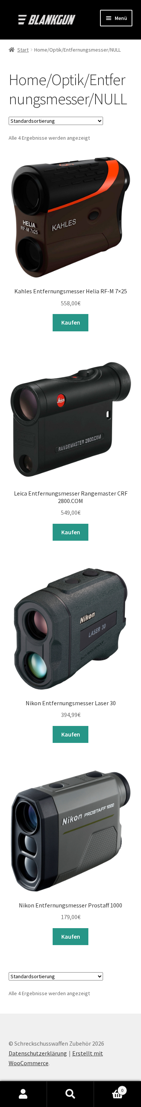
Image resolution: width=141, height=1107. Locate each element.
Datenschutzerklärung (38, 1053)
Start (23, 49)
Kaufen (70, 322)
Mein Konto (23, 1094)
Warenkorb (108, 1087)
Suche (70, 1094)
